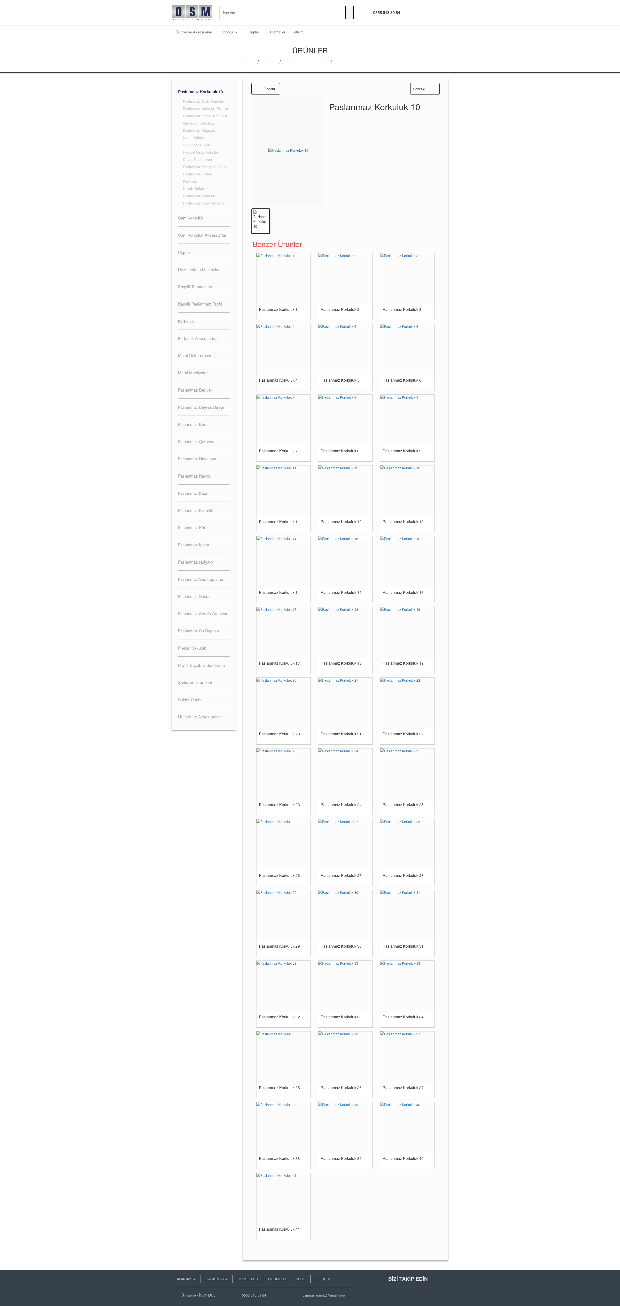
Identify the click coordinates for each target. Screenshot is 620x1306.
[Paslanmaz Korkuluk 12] (345, 491)
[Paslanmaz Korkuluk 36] (345, 1057)
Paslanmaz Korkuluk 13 (403, 521)
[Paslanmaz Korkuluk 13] (407, 491)
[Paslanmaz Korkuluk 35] (283, 1057)
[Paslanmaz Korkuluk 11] (283, 491)
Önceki (269, 88)
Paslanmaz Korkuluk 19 (403, 663)
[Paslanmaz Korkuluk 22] (407, 703)
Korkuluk (230, 31)
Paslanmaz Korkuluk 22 (403, 734)
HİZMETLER (248, 1278)
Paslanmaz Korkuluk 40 (403, 1158)
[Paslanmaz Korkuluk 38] (283, 1127)
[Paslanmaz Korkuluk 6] (407, 349)
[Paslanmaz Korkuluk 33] (345, 986)
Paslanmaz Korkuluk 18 (341, 663)
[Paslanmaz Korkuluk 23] (283, 774)
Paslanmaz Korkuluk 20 (279, 734)
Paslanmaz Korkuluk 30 (341, 946)
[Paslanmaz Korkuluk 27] (345, 844)
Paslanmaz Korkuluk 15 (341, 592)
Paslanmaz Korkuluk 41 (279, 1229)
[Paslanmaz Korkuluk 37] (407, 1057)
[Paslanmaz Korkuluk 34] (407, 986)
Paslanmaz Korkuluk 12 (341, 521)
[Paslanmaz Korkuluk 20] (283, 703)
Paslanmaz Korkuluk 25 (403, 804)
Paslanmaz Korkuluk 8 (340, 451)
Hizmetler (277, 31)
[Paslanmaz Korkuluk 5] (345, 349)
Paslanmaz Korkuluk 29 (279, 946)
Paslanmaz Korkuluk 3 (402, 309)
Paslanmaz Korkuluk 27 (341, 875)
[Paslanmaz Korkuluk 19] (407, 632)
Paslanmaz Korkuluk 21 (341, 734)
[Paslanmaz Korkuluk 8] (345, 420)
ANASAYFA (186, 1278)
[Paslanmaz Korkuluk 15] (345, 561)
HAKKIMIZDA (217, 1278)
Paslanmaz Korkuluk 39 (341, 1158)
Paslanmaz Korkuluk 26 (279, 875)
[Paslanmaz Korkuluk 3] (407, 278)
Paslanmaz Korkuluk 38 (279, 1158)
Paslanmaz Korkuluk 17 (279, 663)
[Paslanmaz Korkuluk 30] (345, 915)
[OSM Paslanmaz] (192, 13)
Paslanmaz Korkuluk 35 (279, 1087)
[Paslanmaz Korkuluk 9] (407, 420)
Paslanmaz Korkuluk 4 (278, 380)
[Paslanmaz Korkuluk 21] (345, 703)
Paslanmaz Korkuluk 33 (341, 1017)
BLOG (301, 1278)
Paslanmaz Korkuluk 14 (279, 592)
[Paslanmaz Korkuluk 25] (407, 774)
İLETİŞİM (323, 1278)
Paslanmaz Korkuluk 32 (279, 1017)
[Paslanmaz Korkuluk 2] (345, 278)
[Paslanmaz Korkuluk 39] (345, 1127)
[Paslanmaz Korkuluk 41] (283, 1198)
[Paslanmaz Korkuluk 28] (407, 844)
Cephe (254, 31)
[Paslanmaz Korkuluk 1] (283, 278)
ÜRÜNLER (277, 1278)
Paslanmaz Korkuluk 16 (403, 592)
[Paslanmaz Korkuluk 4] (283, 349)
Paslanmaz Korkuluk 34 (403, 1017)
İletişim (298, 31)
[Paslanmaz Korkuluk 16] (407, 561)
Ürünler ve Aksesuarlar (194, 31)
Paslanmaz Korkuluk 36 (341, 1087)
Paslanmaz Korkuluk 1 (278, 309)
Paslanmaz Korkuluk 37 (403, 1087)
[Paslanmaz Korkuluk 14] (283, 561)
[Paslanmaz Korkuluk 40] (407, 1127)
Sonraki (419, 88)
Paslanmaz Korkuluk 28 (403, 875)
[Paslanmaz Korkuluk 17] (283, 632)
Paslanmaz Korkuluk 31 (403, 946)
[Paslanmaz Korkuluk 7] (283, 420)
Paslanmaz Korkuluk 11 (279, 521)
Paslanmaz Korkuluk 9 (402, 451)
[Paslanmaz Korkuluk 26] (283, 844)
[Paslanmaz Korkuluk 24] (345, 774)
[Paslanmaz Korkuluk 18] (345, 632)
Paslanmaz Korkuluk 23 (279, 804)
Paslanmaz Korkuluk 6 (402, 380)
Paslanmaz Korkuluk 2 (340, 309)
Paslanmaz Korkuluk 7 (278, 451)
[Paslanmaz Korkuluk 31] (407, 915)
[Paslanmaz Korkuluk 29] (283, 915)
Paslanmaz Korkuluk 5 (340, 380)
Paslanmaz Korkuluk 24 (341, 804)
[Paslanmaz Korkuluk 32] (283, 986)
